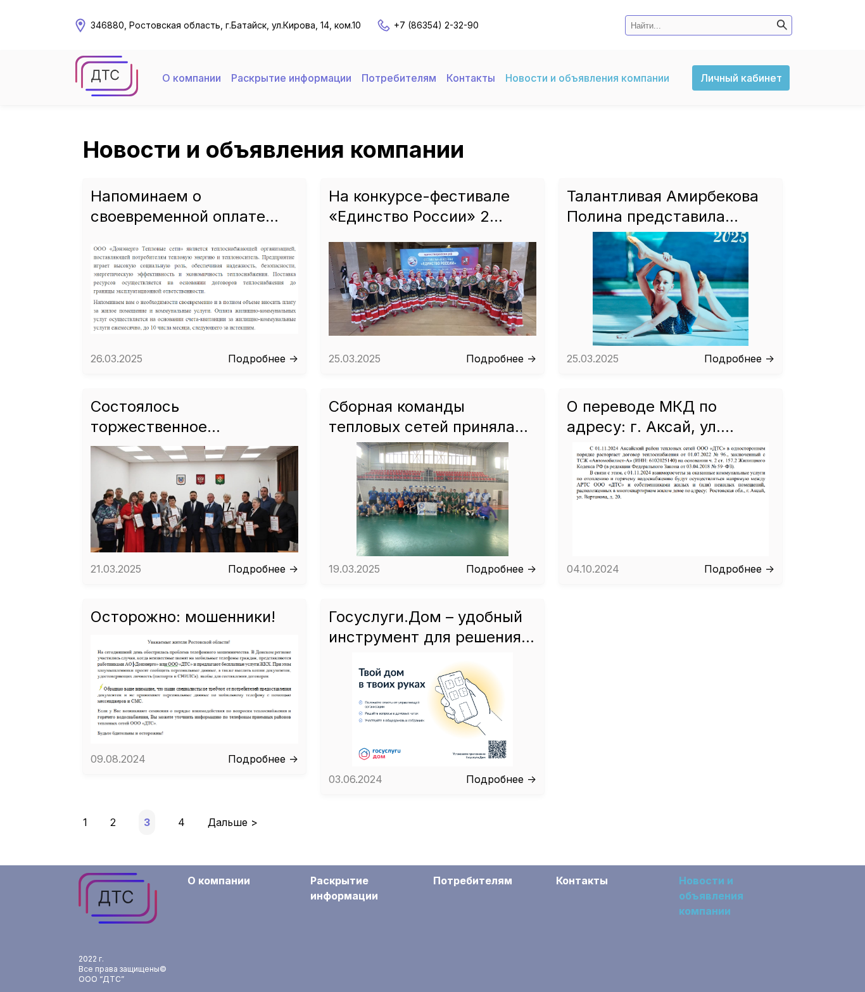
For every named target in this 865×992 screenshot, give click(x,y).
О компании (191, 78)
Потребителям (399, 78)
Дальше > (233, 822)
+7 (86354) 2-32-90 (436, 25)
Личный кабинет (741, 78)
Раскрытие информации (291, 78)
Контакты (470, 78)
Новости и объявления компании (587, 78)
